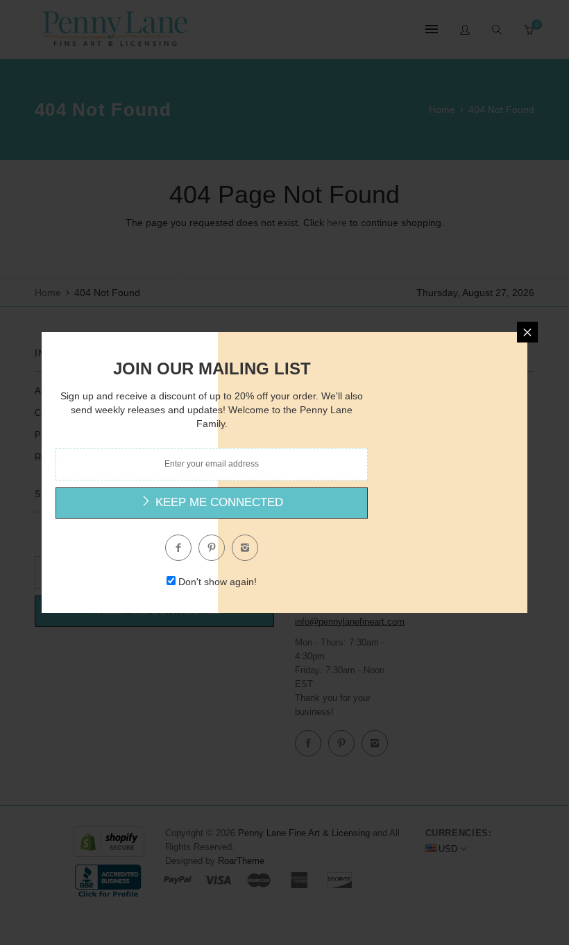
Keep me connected (217, 502)
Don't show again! (217, 581)
